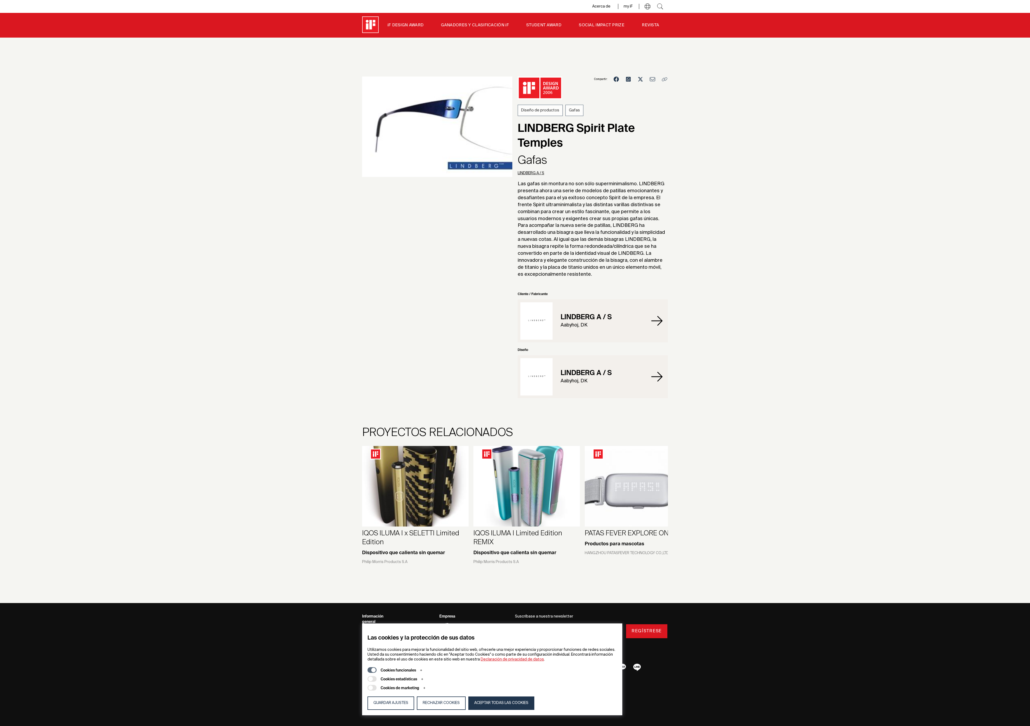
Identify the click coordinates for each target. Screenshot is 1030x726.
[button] (647, 6)
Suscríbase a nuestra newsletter (544, 616)
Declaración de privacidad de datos (512, 659)
